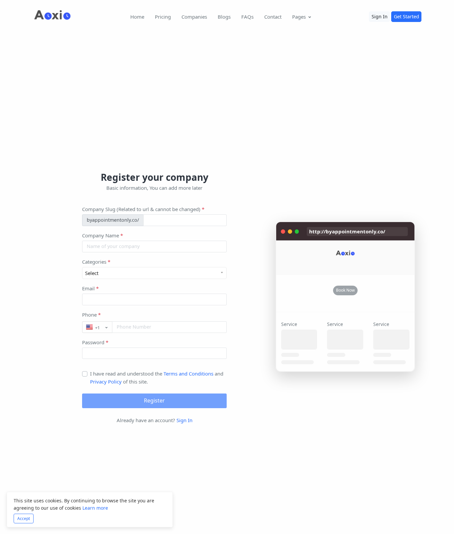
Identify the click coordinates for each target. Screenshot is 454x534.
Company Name (102, 235)
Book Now (345, 290)
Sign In (380, 16)
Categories (96, 261)
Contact (273, 16)
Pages (299, 16)
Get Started (406, 16)
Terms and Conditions (188, 373)
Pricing (163, 16)
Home (137, 16)
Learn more (95, 508)
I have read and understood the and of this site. (156, 377)
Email (90, 288)
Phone (91, 314)
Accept (23, 518)
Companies (194, 16)
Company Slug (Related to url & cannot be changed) (143, 209)
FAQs (247, 16)
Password (95, 342)
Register (154, 400)
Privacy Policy (106, 381)
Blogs (224, 16)
